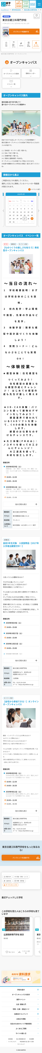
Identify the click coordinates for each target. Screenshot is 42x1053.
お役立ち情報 (21, 1019)
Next (38, 210)
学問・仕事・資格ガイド (21, 1009)
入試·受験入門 (21, 1004)
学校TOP (6, 45)
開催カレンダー (31, 73)
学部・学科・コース (13, 46)
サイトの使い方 (21, 1033)
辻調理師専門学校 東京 (14, 934)
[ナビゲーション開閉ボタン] (39, 4)
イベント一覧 (11, 84)
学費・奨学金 (28, 45)
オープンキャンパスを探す (21, 994)
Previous (3, 210)
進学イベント (21, 999)
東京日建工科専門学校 (30, 10)
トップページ (5, 10)
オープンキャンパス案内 (11, 74)
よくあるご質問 (21, 1028)
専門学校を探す (16, 10)
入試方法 (21, 45)
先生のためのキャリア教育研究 (21, 1024)
